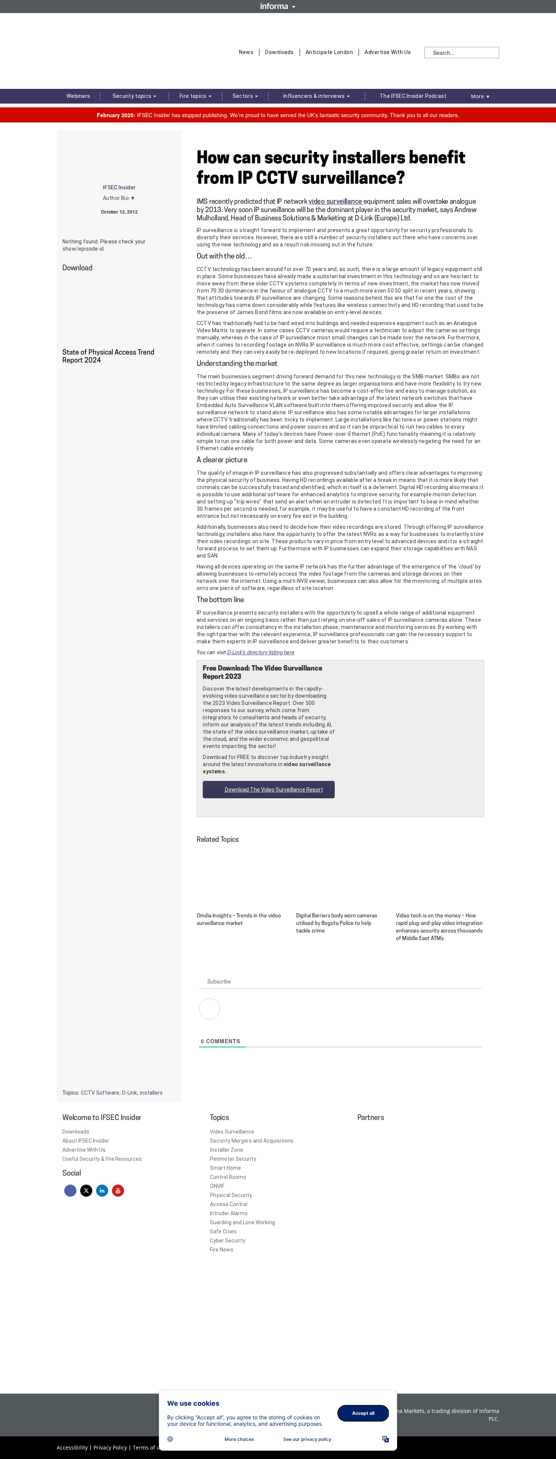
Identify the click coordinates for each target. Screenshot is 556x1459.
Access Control (228, 1204)
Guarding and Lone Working (242, 1222)
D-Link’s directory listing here (260, 652)
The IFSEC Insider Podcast (413, 96)
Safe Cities (223, 1231)
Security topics (133, 96)
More (480, 96)
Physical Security (231, 1195)
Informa (278, 6)
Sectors (243, 96)
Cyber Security (227, 1241)
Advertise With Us (388, 52)
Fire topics (194, 96)
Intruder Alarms (229, 1213)
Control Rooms (228, 1177)
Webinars (78, 96)
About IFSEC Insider (85, 1141)
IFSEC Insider (119, 187)
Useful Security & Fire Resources (102, 1159)
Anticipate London (329, 52)
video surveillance (336, 201)
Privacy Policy (110, 1447)
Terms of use (149, 1447)
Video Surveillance (232, 1132)
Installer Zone (226, 1150)
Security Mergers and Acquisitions (252, 1141)
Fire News (221, 1250)
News (246, 52)
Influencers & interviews (314, 96)
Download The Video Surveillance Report (273, 790)
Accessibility (72, 1447)
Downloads (279, 52)
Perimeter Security (233, 1159)
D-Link (129, 1093)
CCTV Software (100, 1093)
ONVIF (217, 1186)
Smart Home (225, 1168)
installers (151, 1093)
